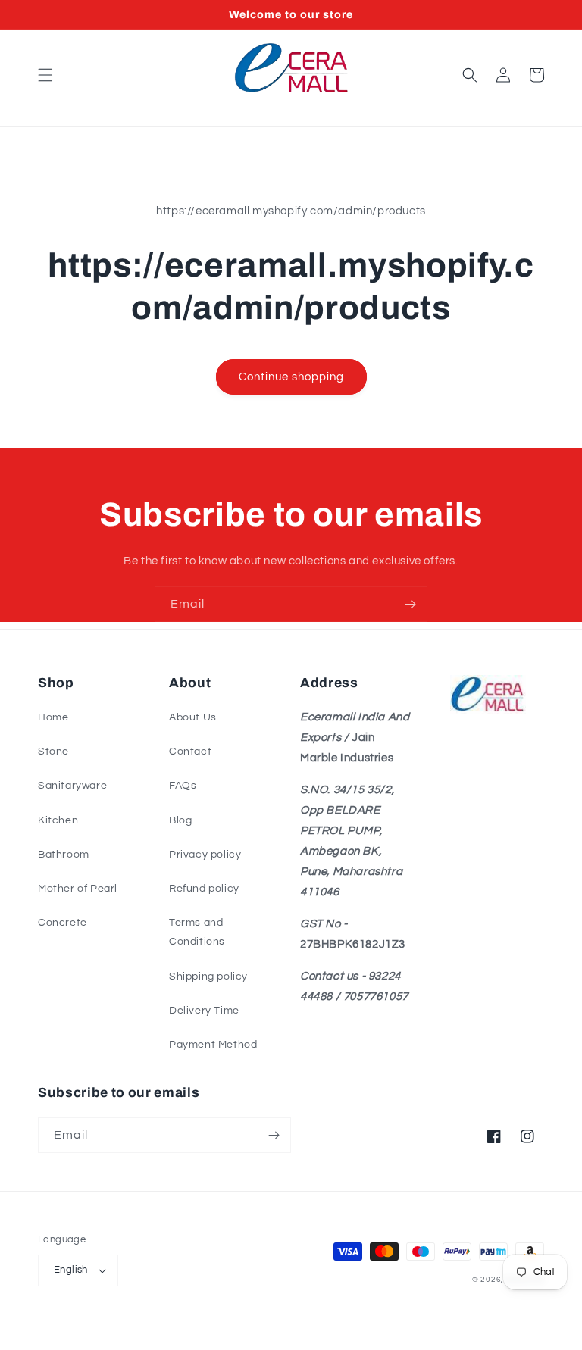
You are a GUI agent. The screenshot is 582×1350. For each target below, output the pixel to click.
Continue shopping (291, 377)
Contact (190, 751)
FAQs (182, 785)
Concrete (62, 922)
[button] (45, 75)
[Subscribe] (410, 604)
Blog (180, 820)
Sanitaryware (72, 785)
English (71, 1269)
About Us (193, 717)
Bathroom (63, 854)
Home (53, 717)
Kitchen (58, 820)
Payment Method (213, 1044)
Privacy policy (205, 854)
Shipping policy (208, 976)
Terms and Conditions (197, 932)
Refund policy (204, 888)
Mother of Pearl (77, 888)
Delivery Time (204, 1010)
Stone (53, 751)
